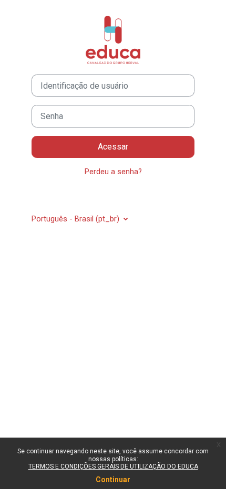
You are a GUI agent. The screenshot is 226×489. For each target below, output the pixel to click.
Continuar (113, 479)
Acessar (113, 147)
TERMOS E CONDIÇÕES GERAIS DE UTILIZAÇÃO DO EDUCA (113, 466)
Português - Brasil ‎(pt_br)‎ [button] (76, 219)
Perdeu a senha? (113, 171)
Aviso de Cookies (117, 195)
